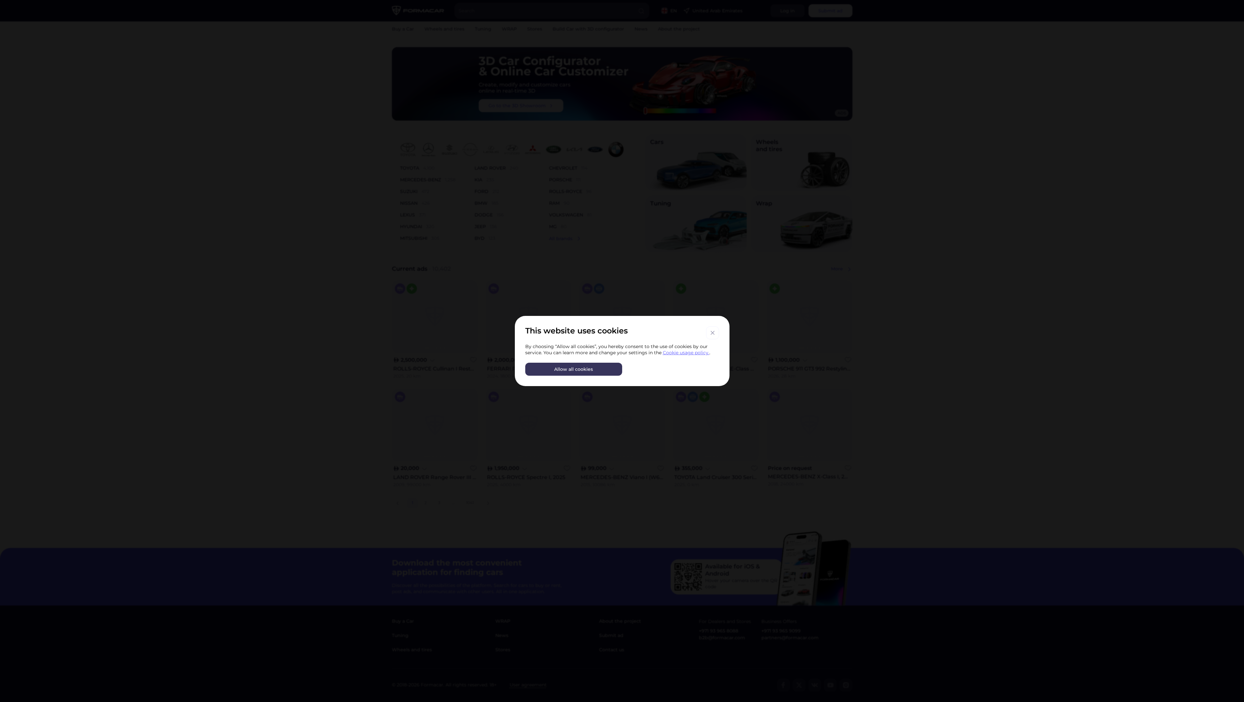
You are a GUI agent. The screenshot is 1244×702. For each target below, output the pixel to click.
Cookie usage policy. (686, 353)
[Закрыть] (712, 332)
